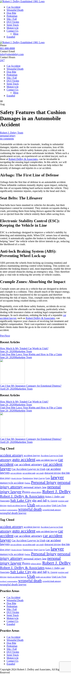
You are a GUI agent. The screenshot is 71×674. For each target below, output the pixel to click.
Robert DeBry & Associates (23, 159)
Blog (15, 33)
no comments (7, 138)
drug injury (5, 478)
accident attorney (11, 455)
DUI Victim (13, 21)
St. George (52, 500)
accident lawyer (32, 455)
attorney (6, 460)
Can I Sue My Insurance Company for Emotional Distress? (30, 385)
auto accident (23, 459)
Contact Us (12, 30)
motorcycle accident (12, 482)
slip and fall (39, 500)
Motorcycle (12, 27)
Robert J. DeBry (56, 491)
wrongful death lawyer (13, 513)
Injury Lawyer (39, 478)
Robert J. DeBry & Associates (22, 496)
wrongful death (30, 509)
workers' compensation (9, 510)
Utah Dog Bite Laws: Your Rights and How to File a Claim (31, 354)
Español (11, 36)
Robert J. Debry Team (11, 132)
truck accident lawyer (16, 505)
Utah (31, 505)
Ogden (27, 483)
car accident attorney (28, 464)
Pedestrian (12, 16)
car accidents (16, 473)
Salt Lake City (20, 500)
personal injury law (35, 487)
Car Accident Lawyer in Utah (28, 469)
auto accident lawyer (46, 460)
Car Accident (13, 7)
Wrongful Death (15, 10)
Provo (26, 492)
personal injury (8, 135)
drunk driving (16, 478)
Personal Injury (44, 482)
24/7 (2, 60)
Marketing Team (23, 351)
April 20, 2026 (7, 388)
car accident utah (28, 473)
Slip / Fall (12, 19)
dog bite (65, 472)
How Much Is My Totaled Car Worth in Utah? (24, 348)
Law (48, 478)
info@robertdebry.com (12, 54)
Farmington (28, 478)
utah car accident (43, 505)
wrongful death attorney (51, 510)
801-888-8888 (7, 48)
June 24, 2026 (7, 351)
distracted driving (52, 473)
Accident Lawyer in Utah (52, 455)
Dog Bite (11, 13)
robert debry (36, 492)
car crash (40, 473)
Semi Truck (13, 24)
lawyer (57, 477)
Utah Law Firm (59, 505)
